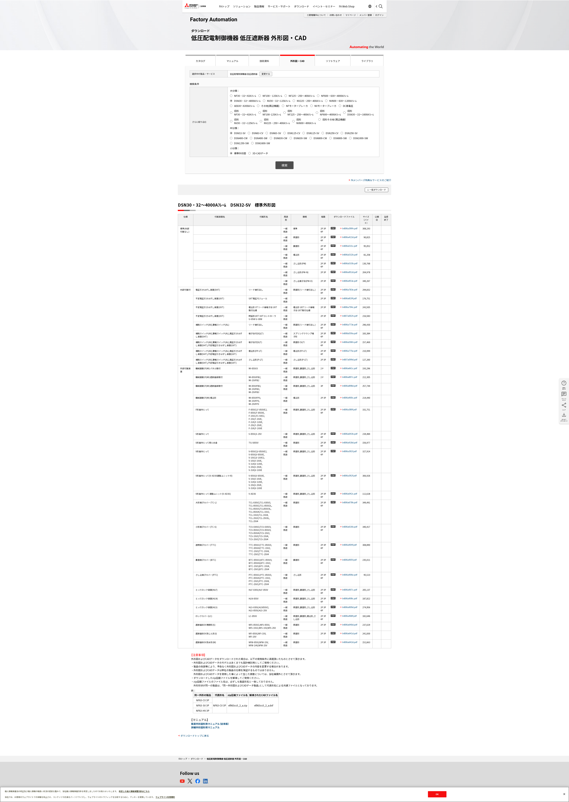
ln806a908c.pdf (349, 598)
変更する (266, 73)
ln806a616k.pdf (349, 526)
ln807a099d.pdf (349, 359)
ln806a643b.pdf (349, 433)
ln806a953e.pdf (349, 280)
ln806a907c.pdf (349, 589)
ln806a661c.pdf (349, 368)
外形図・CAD (297, 61)
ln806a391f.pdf (349, 451)
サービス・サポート (279, 6)
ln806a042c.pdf (349, 493)
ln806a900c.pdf (349, 397)
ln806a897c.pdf (349, 377)
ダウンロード (301, 6)
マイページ (350, 14)
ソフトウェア (333, 61)
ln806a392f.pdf (349, 475)
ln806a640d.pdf (349, 624)
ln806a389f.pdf (349, 409)
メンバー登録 (365, 14)
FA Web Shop (346, 6)
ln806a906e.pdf (349, 574)
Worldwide (369, 6)
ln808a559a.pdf (349, 333)
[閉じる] (564, 794)
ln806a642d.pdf (349, 642)
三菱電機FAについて (316, 14)
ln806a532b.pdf (349, 254)
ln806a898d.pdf (349, 385)
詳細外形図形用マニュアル (205, 727)
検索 (284, 165)
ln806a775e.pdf (349, 350)
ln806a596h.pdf (349, 342)
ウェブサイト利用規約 (165, 797)
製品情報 (259, 6)
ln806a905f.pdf (349, 559)
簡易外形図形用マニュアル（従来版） (210, 724)
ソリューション (242, 6)
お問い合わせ (335, 14)
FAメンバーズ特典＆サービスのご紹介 (371, 180)
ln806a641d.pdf (349, 633)
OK (437, 794)
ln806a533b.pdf (349, 263)
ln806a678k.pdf (349, 502)
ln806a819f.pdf (349, 298)
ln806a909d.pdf (349, 607)
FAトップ (224, 6)
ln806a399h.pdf (349, 228)
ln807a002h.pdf (349, 315)
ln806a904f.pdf (349, 544)
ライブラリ (367, 61)
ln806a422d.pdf (349, 237)
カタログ (200, 61)
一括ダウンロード (377, 189)
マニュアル (232, 61)
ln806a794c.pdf (349, 307)
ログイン (379, 14)
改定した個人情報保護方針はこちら (134, 791)
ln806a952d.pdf (349, 272)
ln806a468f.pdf (349, 615)
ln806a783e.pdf (349, 289)
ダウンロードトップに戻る (194, 735)
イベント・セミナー (324, 6)
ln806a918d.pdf (349, 442)
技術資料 (264, 61)
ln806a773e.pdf (349, 324)
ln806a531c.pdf (349, 245)
